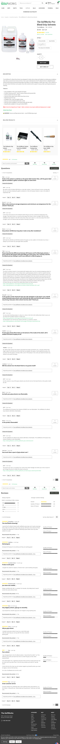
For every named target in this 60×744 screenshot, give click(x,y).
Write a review (40, 34)
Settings (5, 741)
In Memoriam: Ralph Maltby (30, 11)
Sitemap (53, 725)
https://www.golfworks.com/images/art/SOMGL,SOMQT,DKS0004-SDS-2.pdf (21, 285)
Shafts (15, 8)
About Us (53, 714)
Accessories (42, 8)
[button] (30, 74)
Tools (21, 8)
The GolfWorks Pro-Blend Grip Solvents (22, 261)
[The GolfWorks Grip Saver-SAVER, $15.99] (49, 136)
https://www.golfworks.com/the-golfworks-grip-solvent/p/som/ (18, 440)
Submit (42, 3)
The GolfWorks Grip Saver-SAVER (48, 147)
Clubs (2, 8)
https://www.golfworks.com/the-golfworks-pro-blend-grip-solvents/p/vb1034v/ (22, 470)
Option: (39, 37)
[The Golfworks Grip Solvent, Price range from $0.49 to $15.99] (9, 136)
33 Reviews (15, 159)
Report (18, 197)
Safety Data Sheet (7, 110)
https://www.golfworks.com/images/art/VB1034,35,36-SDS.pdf (18, 283)
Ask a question (48, 34)
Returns (43, 724)
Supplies (28, 8)
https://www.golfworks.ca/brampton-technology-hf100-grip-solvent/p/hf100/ (21, 321)
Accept (18, 741)
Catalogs (53, 718)
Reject (12, 741)
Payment (43, 725)
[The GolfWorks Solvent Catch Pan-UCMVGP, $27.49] (22, 136)
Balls (34, 8)
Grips (8, 8)
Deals (57, 8)
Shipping (43, 722)
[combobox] (32, 3)
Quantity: (39, 54)
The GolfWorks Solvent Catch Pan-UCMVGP (22, 147)
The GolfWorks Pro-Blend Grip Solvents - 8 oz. (24, 554)
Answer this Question (7, 183)
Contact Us (43, 718)
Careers (53, 716)
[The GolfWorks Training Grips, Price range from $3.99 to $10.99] (36, 136)
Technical (50, 8)
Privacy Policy (56, 735)
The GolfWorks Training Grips (34, 147)
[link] (5, 159)
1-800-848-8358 (6, 720)
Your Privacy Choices (30, 735)
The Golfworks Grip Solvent (8, 147)
